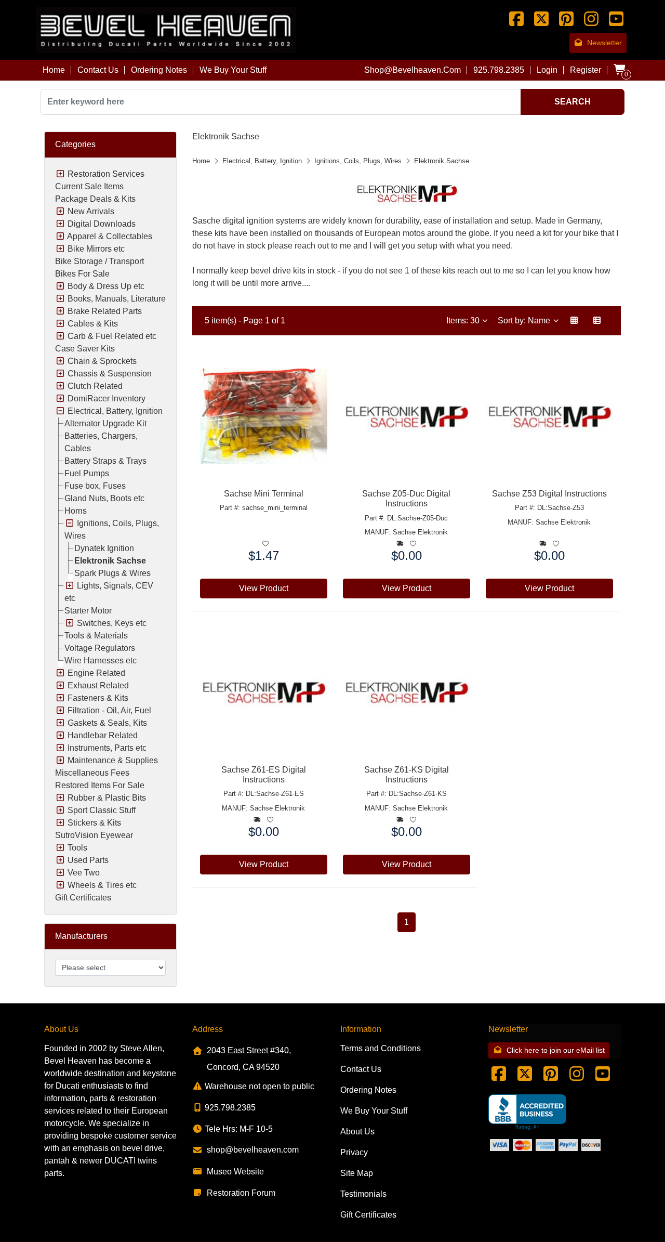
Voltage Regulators (99, 648)
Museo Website (235, 1171)
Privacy (354, 1152)
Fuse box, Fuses (95, 485)
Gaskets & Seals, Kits (107, 722)
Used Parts (88, 860)
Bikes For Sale (82, 273)
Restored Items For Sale (99, 785)
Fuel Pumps (86, 473)
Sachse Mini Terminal (263, 493)
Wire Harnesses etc (100, 660)
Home (54, 70)
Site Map (356, 1173)
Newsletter (604, 42)
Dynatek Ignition (104, 548)
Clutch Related (95, 386)
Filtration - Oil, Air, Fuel (109, 710)
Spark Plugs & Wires (112, 573)
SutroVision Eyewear (94, 835)
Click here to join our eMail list (556, 1050)
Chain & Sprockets (102, 361)
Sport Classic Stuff (102, 810)
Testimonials (363, 1193)
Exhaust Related (98, 685)
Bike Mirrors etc (96, 248)
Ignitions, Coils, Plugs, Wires (358, 161)
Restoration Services (106, 173)
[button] (574, 320)
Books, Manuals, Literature (117, 298)
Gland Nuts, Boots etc (104, 498)
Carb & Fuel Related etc (112, 336)
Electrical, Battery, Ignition (115, 411)
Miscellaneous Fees (92, 772)
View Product (263, 588)
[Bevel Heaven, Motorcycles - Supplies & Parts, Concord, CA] (527, 1112)
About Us (357, 1131)
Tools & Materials (96, 635)
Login (547, 70)
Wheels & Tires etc (102, 885)
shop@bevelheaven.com (412, 70)
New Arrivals (91, 211)
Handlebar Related (103, 735)
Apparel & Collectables (109, 236)
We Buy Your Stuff (233, 70)
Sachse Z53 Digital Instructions (549, 493)
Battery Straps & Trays (105, 460)
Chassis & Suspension (110, 373)
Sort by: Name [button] (525, 320)
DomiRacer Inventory (106, 398)
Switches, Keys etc (112, 623)
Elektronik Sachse (110, 560)
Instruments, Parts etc (107, 747)
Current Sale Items (89, 186)
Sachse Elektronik (420, 532)
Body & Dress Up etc (106, 286)
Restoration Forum (241, 1192)
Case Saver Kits (85, 348)
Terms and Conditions (380, 1048)
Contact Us (97, 70)
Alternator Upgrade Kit (105, 423)
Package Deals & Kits (95, 198)
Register (585, 70)
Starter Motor (88, 610)
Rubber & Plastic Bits (107, 797)
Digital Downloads (102, 223)
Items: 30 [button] (464, 320)
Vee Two (84, 872)
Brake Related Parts (105, 311)
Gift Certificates (83, 897)
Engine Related (96, 673)
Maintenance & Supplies (113, 760)
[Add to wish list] (266, 543)
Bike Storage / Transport (99, 261)
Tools (77, 847)
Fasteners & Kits (98, 698)
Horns (75, 510)
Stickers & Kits (94, 822)
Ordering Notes (159, 70)
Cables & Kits (93, 323)
